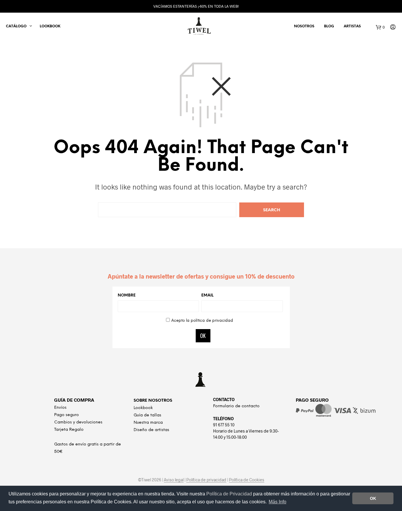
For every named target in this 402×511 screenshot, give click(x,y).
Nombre (127, 295)
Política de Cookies (246, 480)
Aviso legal (174, 480)
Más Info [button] (277, 501)
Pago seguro (66, 415)
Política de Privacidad (229, 493)
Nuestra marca (148, 422)
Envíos (60, 408)
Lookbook (50, 26)
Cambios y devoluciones (78, 422)
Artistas (352, 26)
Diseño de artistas (151, 430)
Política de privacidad (206, 480)
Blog (329, 26)
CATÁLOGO (16, 26)
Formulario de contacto (236, 406)
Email (207, 295)
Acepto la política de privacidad (202, 321)
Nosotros (304, 26)
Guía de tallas (147, 415)
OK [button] (373, 498)
